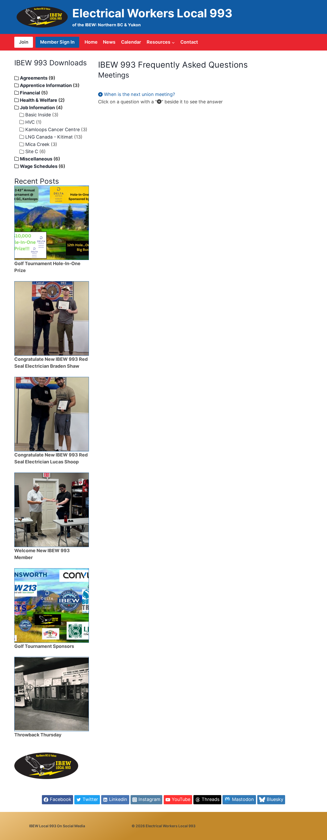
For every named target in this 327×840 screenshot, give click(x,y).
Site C (31, 151)
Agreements (34, 78)
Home (91, 42)
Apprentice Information (46, 85)
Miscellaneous (36, 159)
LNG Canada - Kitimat (49, 137)
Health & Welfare (38, 100)
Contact (189, 42)
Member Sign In (57, 42)
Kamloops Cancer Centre (52, 129)
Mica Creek (37, 144)
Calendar (131, 42)
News (109, 42)
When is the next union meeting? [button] (139, 94)
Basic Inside (38, 114)
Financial (30, 92)
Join (23, 42)
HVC (30, 122)
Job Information (37, 107)
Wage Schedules (38, 166)
